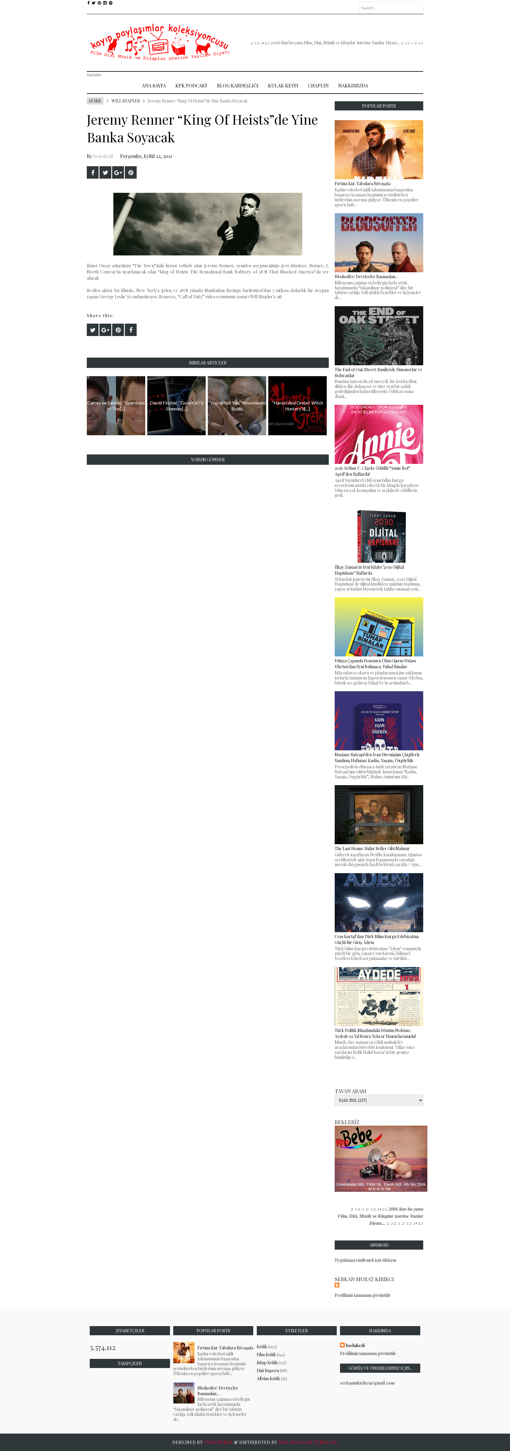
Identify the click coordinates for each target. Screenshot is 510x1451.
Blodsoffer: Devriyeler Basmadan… (217, 1390)
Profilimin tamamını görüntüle (363, 1295)
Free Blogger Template (308, 1442)
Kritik (262, 1346)
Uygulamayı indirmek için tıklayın (365, 1260)
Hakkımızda (353, 85)
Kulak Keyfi (283, 85)
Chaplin (318, 85)
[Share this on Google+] (118, 172)
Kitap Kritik (267, 1362)
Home (95, 101)
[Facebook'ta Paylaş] (93, 172)
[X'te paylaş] (105, 172)
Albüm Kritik (268, 1378)
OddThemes (218, 1442)
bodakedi (103, 156)
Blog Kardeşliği (238, 85)
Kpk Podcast (191, 85)
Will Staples (126, 101)
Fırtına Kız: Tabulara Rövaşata (225, 1348)
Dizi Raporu (268, 1370)
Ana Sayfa (154, 85)
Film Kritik (266, 1354)
